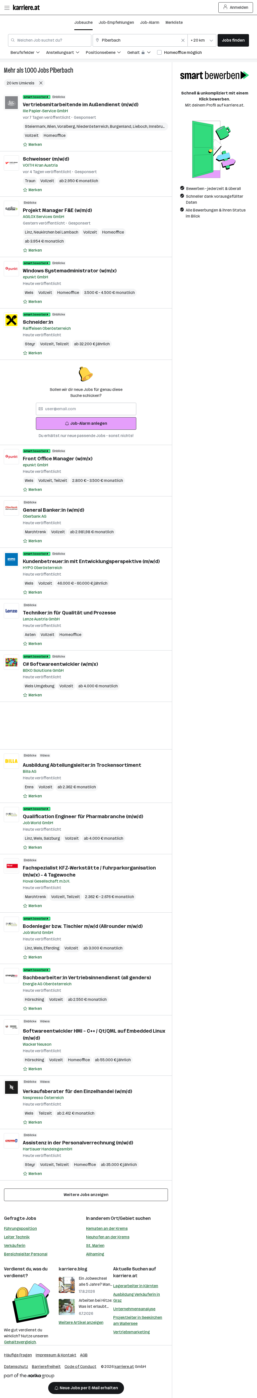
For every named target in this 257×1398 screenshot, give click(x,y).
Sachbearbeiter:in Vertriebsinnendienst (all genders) (87, 978)
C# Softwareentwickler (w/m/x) (60, 664)
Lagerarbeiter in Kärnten (135, 1285)
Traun (30, 180)
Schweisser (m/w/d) (46, 159)
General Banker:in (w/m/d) (53, 510)
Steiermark (36, 126)
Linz (29, 232)
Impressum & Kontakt (56, 1355)
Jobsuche (83, 22)
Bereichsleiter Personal (25, 1254)
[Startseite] (28, 7)
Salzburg (52, 838)
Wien (52, 126)
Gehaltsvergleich (20, 1342)
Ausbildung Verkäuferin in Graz (136, 1297)
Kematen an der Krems (107, 1228)
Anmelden (239, 7)
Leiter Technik (17, 1237)
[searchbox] (86, 409)
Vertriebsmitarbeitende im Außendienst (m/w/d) (80, 104)
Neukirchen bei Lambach (56, 232)
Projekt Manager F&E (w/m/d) (57, 210)
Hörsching (34, 999)
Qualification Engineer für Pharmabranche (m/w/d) (83, 816)
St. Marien (95, 1245)
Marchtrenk (35, 531)
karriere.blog (73, 1269)
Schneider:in (38, 322)
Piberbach (61, 70)
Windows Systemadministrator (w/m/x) (69, 271)
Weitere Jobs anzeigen (86, 1194)
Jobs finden (233, 40)
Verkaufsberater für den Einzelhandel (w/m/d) (77, 1091)
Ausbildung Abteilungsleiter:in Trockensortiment (82, 765)
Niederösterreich (93, 126)
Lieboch (141, 126)
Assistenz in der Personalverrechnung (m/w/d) (78, 1143)
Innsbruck (159, 126)
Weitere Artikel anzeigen (81, 1322)
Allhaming (95, 1254)
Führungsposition (20, 1228)
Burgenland (121, 126)
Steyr (30, 344)
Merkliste (174, 22)
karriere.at (125, 1275)
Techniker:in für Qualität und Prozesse (69, 613)
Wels (29, 292)
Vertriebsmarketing (131, 1332)
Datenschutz (16, 1366)
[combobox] (49, 40)
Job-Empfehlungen (116, 22)
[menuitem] (28, 53)
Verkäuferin (14, 1245)
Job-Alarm (149, 22)
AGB (84, 1355)
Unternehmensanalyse (134, 1309)
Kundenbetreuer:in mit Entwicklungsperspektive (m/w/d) (91, 561)
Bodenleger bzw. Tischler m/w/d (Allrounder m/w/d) (83, 926)
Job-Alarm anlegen (88, 423)
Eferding (51, 948)
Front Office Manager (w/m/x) (57, 459)
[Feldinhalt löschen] (182, 40)
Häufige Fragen (18, 1355)
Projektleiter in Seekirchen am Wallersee (137, 1320)
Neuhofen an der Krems (108, 1237)
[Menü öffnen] (7, 7)
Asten (30, 634)
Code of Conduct (80, 1366)
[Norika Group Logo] (29, 1376)
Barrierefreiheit (46, 1366)
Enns (29, 787)
